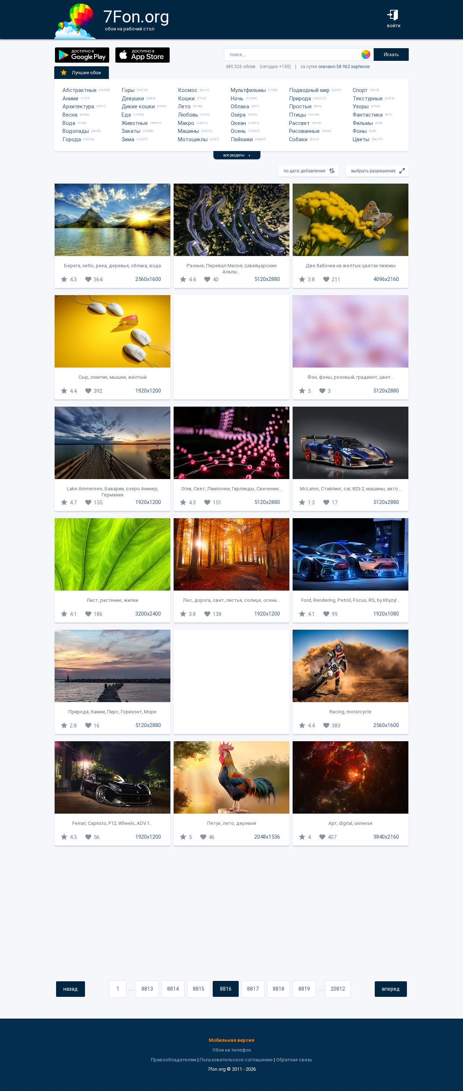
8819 (304, 989)
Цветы (361, 139)
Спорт (360, 90)
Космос (187, 90)
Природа (300, 98)
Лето (184, 106)
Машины (188, 131)
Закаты (131, 131)
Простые (300, 106)
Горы (128, 90)
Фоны (360, 131)
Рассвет (299, 123)
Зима (128, 139)
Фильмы (363, 123)
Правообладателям (173, 1059)
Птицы (297, 115)
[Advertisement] (231, 347)
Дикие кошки (138, 106)
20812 (338, 989)
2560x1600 (148, 279)
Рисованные (304, 131)
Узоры (361, 106)
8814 (173, 989)
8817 (253, 989)
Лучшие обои (86, 72)
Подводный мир (309, 90)
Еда (126, 115)
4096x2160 (386, 279)
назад (70, 989)
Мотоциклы (193, 139)
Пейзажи (242, 139)
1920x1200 (148, 390)
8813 (147, 989)
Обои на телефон (231, 1050)
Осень (238, 131)
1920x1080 (386, 613)
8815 (198, 989)
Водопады (76, 131)
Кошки (186, 98)
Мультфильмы (248, 90)
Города (72, 139)
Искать (391, 54)
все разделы (237, 155)
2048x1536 (267, 837)
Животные (135, 123)
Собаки (298, 139)
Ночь (237, 98)
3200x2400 (148, 613)
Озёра (238, 115)
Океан (238, 123)
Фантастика (368, 115)
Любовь (188, 115)
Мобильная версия (231, 1040)
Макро (186, 123)
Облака (240, 106)
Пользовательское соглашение (236, 1059)
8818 (278, 989)
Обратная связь (294, 1059)
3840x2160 (386, 837)
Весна (70, 115)
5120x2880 (267, 279)
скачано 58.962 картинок (344, 66)
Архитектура (78, 106)
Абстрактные (80, 90)
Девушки (133, 98)
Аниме (70, 98)
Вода (69, 123)
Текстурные (368, 98)
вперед (391, 989)
